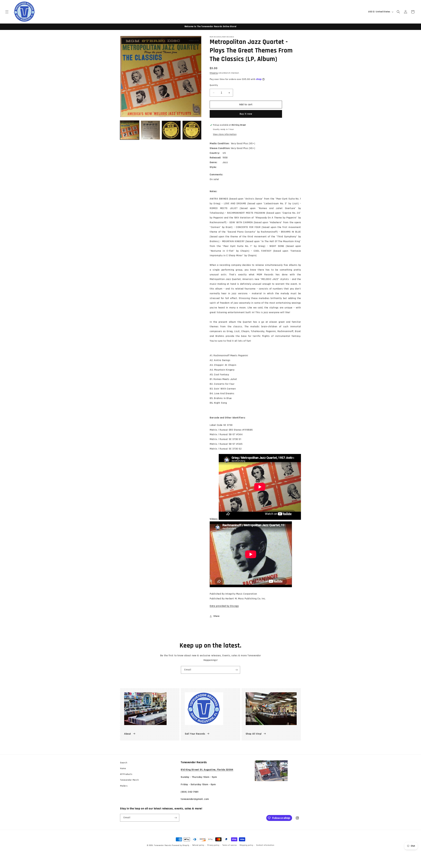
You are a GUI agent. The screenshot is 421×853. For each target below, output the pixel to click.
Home (123, 768)
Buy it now (246, 113)
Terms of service (229, 845)
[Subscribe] (236, 670)
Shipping (214, 73)
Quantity (214, 85)
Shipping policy (246, 845)
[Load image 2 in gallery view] (150, 130)
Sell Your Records (195, 734)
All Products (126, 774)
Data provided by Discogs (224, 606)
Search (123, 762)
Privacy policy (213, 845)
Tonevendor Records (162, 845)
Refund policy (198, 845)
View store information (224, 134)
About (127, 734)
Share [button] (216, 616)
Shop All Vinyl (254, 734)
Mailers (123, 785)
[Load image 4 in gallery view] (191, 130)
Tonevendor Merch (129, 779)
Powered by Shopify (180, 845)
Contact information (265, 845)
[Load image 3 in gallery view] (171, 130)
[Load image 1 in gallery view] (129, 130)
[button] (7, 11)
